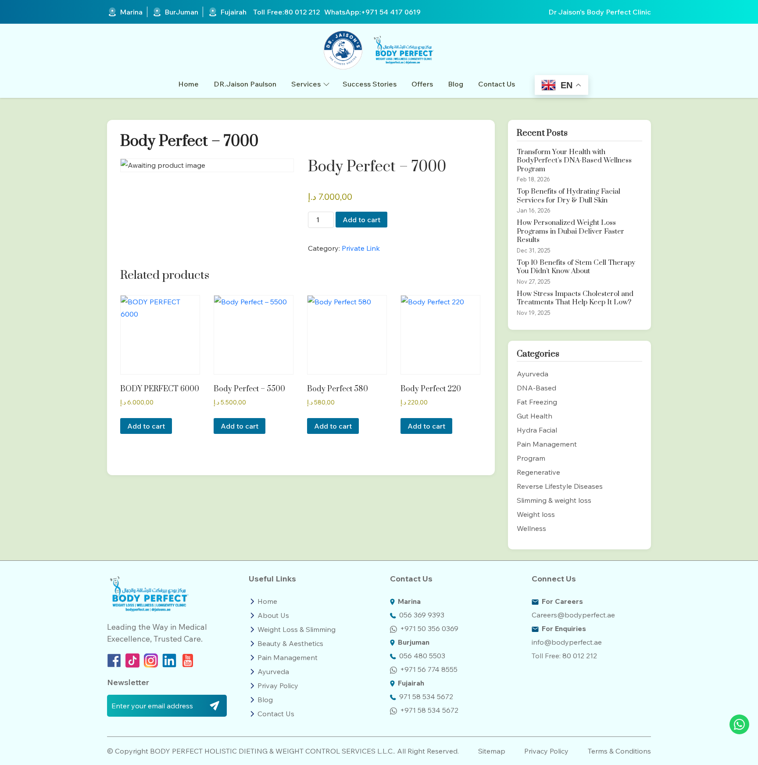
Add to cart (361, 219)
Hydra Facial (537, 430)
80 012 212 (302, 11)
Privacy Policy (546, 751)
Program (531, 458)
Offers (422, 83)
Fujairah (233, 11)
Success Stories (370, 83)
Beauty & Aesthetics (290, 643)
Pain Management (547, 444)
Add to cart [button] (146, 426)
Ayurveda (532, 373)
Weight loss (536, 514)
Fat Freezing (537, 401)
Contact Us (496, 83)
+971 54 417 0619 (391, 11)
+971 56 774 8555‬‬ (429, 669)
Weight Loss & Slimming (296, 629)
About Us (273, 615)
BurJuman (181, 11)
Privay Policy (277, 685)
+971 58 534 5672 (429, 710)
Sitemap (491, 751)
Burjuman (413, 642)
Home (188, 83)
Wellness (531, 528)
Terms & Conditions (619, 751)
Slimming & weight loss (554, 500)
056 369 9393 (421, 614)
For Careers (562, 601)
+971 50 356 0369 (429, 628)
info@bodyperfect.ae (567, 642)
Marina (131, 11)
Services (306, 83)
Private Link (361, 248)
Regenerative (538, 472)
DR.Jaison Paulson (245, 83)
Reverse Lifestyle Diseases (560, 486)
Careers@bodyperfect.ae (573, 614)
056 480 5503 (422, 655)
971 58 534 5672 (426, 696)
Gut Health (534, 415)
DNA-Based (536, 387)
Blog (455, 83)
